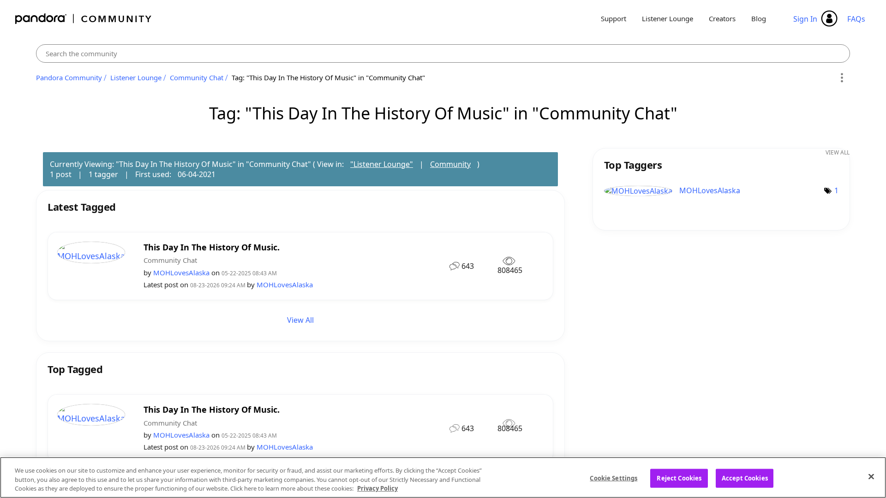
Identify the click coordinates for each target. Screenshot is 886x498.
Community (450, 164)
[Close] (871, 476)
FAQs (856, 19)
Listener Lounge (667, 18)
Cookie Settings (613, 478)
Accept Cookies (745, 478)
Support (613, 18)
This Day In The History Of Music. (212, 247)
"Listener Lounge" (381, 164)
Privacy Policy (377, 488)
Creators (722, 18)
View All (300, 320)
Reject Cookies (679, 478)
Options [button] (841, 78)
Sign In (805, 19)
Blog (758, 18)
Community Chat (196, 77)
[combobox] (443, 53)
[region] (443, 477)
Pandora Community (84, 19)
